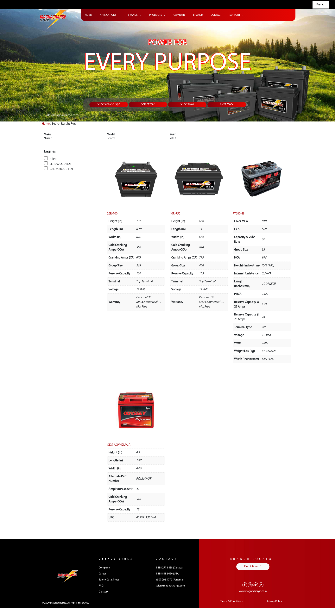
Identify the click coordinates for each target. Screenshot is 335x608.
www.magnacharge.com (253, 591)
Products (155, 15)
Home (88, 15)
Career (102, 573)
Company (179, 15)
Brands (133, 15)
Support (235, 15)
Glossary (104, 591)
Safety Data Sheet (109, 579)
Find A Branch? (253, 566)
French (320, 4)
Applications (108, 15)
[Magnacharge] (54, 19)
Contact (216, 15)
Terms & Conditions (231, 601)
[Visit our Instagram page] (250, 584)
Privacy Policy (274, 601)
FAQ (101, 585)
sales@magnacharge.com (61, 115)
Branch (198, 15)
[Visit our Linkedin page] (261, 584)
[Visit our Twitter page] (255, 584)
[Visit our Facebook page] (244, 584)
